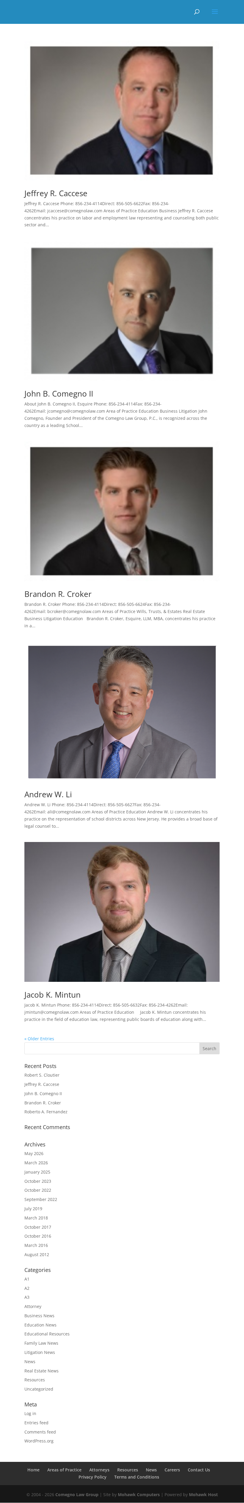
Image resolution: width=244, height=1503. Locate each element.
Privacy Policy (93, 1477)
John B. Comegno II (58, 393)
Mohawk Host (203, 1494)
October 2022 (37, 1190)
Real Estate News (41, 1371)
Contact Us (199, 1470)
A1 (26, 1279)
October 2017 (37, 1227)
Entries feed (36, 1422)
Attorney (32, 1306)
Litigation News (39, 1352)
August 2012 (36, 1254)
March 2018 (36, 1218)
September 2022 (40, 1199)
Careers (172, 1470)
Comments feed (40, 1432)
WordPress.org (39, 1441)
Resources (34, 1380)
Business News (39, 1315)
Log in (30, 1413)
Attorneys (99, 1470)
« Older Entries (39, 1038)
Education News (40, 1325)
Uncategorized (38, 1389)
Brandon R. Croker (58, 594)
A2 (26, 1288)
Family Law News (41, 1343)
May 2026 (33, 1153)
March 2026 (36, 1162)
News (29, 1361)
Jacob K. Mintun (52, 994)
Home (33, 1470)
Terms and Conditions (136, 1477)
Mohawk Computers (139, 1494)
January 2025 (37, 1172)
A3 (26, 1297)
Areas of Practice (64, 1470)
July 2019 (33, 1208)
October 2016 (37, 1236)
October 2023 (37, 1181)
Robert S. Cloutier (42, 1075)
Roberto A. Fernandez (46, 1112)
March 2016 (36, 1245)
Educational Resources (47, 1334)
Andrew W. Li (48, 794)
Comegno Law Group (76, 1494)
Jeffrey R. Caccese (55, 193)
